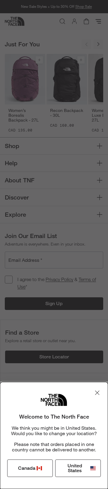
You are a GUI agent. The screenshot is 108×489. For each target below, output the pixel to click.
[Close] (97, 392)
